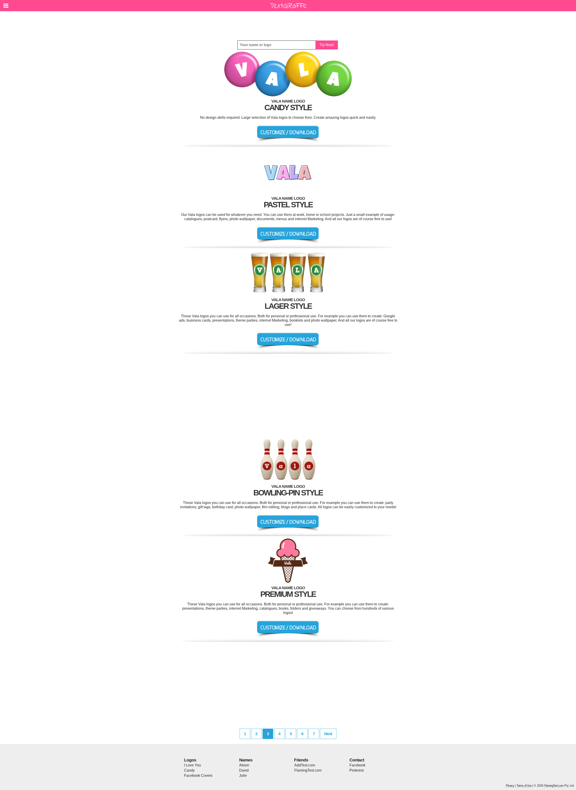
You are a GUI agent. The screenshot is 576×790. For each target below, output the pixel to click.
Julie (243, 775)
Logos (190, 760)
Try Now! (327, 45)
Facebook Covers (198, 775)
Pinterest (356, 770)
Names (245, 760)
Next (328, 734)
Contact (356, 760)
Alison (244, 765)
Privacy (510, 785)
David (244, 770)
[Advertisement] (289, 22)
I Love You (192, 765)
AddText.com (304, 765)
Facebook (357, 765)
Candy (189, 770)
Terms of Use (524, 785)
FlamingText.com (308, 770)
